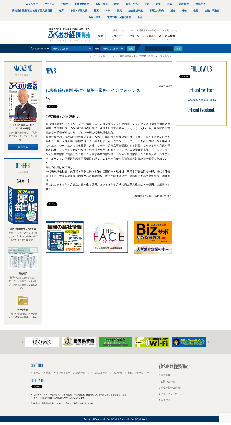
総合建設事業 (136, 10)
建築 (158, 3)
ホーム (37, 372)
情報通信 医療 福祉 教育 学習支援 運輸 (32, 10)
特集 (100, 37)
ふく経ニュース (152, 37)
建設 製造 (184, 3)
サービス (49, 3)
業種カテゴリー (42, 48)
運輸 (184, 10)
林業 (108, 10)
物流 (119, 10)
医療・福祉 (102, 3)
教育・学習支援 (79, 10)
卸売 (116, 3)
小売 (146, 3)
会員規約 (165, 400)
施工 (96, 10)
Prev (22, 342)
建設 (169, 3)
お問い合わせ (171, 30)
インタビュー (116, 37)
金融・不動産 (212, 10)
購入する (23, 146)
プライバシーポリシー (172, 393)
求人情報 (170, 37)
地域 (97, 48)
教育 (61, 10)
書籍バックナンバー (123, 30)
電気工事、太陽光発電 (119, 17)
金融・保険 (94, 17)
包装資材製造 (82, 3)
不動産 (64, 3)
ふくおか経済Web (69, 34)
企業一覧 (135, 37)
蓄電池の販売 (156, 10)
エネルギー (32, 3)
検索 (178, 48)
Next (209, 342)
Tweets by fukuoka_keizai (201, 99)
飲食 (140, 17)
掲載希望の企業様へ (149, 30)
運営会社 (165, 375)
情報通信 (200, 3)
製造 (172, 10)
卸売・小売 (132, 3)
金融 (195, 10)
